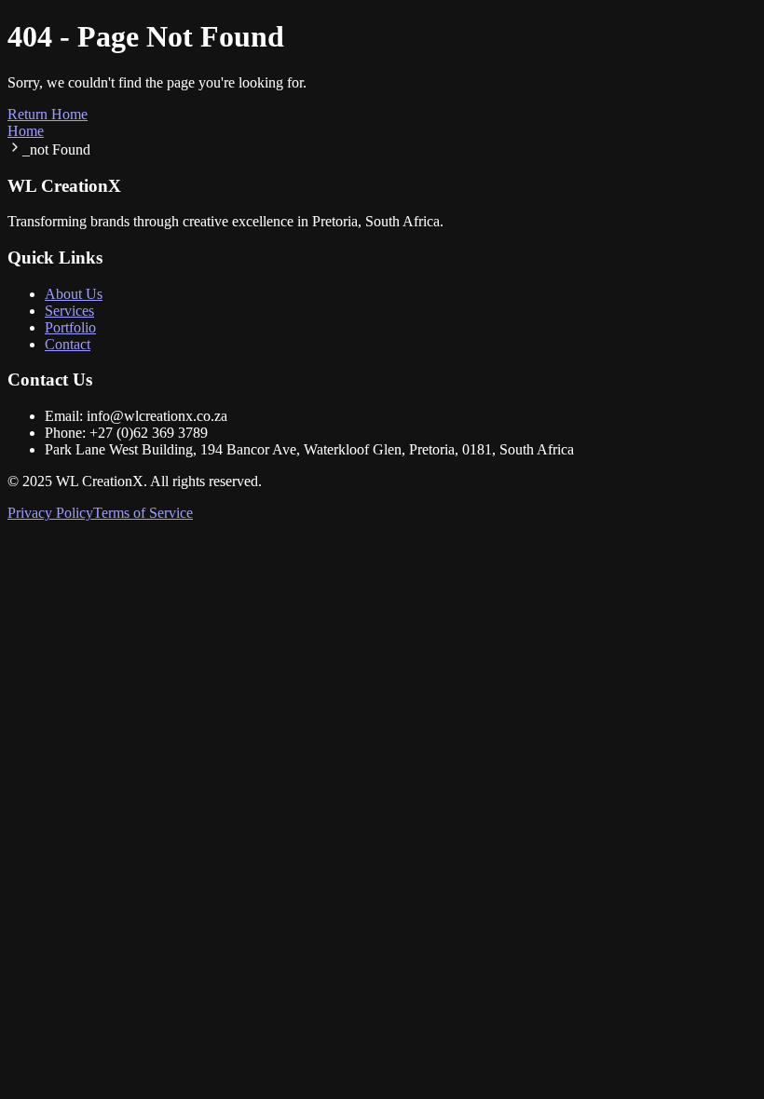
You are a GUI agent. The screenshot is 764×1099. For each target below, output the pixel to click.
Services (69, 311)
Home (25, 131)
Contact (67, 344)
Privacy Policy (50, 513)
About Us (73, 294)
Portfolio (70, 327)
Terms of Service (143, 513)
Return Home (47, 114)
